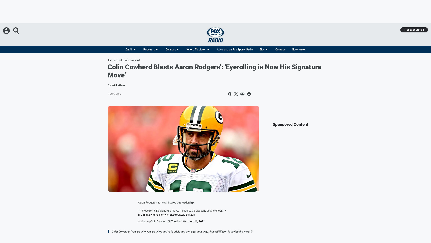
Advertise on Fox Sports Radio (235, 49)
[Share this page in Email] (242, 94)
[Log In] (6, 30)
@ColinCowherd (148, 214)
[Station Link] (215, 34)
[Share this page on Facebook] (229, 94)
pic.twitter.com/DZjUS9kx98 (177, 214)
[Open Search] (16, 30)
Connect (171, 49)
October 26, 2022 (194, 221)
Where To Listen (196, 49)
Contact (280, 49)
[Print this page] (248, 94)
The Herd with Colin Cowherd (124, 60)
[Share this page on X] (236, 94)
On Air (129, 49)
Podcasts (149, 49)
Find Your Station (414, 30)
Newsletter (299, 49)
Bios (262, 49)
